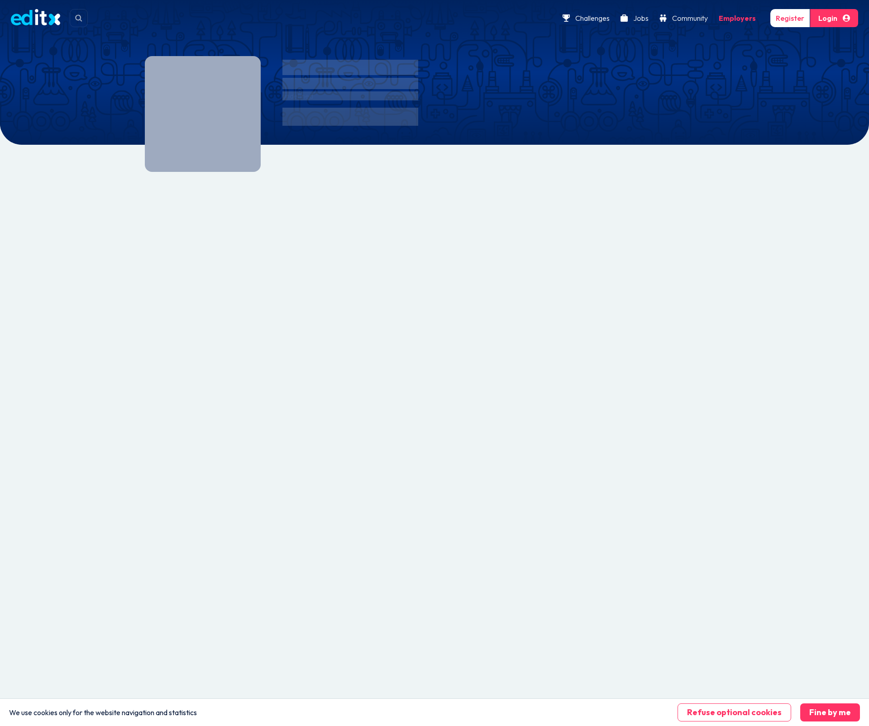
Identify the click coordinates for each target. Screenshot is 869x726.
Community (690, 18)
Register (790, 18)
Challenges (592, 18)
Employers (737, 18)
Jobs (641, 18)
